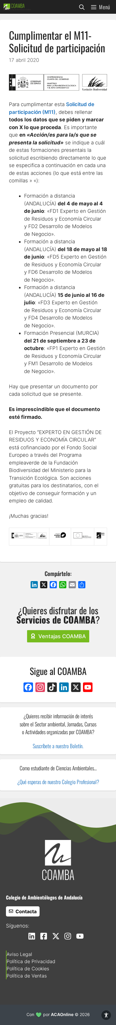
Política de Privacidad (31, 961)
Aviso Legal (19, 954)
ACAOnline (62, 1014)
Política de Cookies (28, 968)
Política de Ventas (27, 976)
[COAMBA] (17, 7)
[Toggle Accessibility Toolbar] (106, 1015)
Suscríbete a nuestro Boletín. (58, 746)
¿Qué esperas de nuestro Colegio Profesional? (58, 782)
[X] (76, 687)
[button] (82, 7)
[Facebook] (28, 687)
